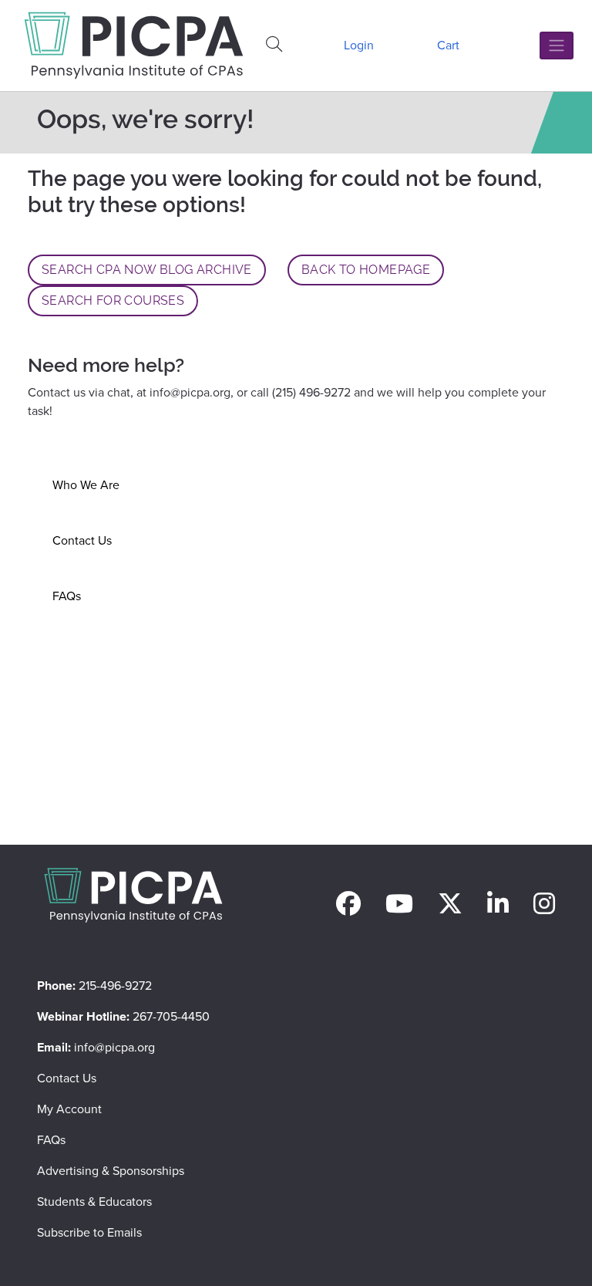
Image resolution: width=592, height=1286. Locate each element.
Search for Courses (113, 300)
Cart (448, 45)
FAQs (66, 596)
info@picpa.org (190, 392)
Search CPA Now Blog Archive (147, 269)
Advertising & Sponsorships (110, 1171)
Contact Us (82, 540)
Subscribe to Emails (89, 1232)
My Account (69, 1109)
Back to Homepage (365, 269)
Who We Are (85, 485)
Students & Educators (94, 1201)
